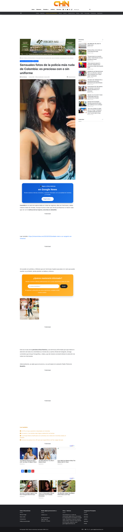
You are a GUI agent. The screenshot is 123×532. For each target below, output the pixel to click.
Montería (38, 9)
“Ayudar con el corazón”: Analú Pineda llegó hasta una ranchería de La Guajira (94, 96)
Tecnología (86, 13)
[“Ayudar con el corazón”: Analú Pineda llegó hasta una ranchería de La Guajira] (82, 97)
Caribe (37, 13)
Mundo (60, 13)
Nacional (59, 9)
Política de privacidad (25, 521)
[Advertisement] (61, 27)
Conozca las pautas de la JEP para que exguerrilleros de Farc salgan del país (42, 440)
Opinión (65, 13)
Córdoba (45, 9)
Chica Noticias (24, 76)
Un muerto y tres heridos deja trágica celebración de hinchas (37, 433)
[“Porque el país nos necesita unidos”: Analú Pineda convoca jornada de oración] (82, 58)
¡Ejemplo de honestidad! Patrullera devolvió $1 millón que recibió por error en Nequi (94, 103)
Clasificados (99, 13)
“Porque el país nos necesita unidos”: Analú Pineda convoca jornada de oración (95, 58)
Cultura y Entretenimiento (51, 13)
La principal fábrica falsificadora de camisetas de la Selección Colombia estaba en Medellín (43, 436)
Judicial (52, 9)
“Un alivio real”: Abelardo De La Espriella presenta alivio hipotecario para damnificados (94, 81)
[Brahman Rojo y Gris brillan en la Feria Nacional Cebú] (82, 52)
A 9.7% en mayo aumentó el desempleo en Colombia (35, 431)
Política (77, 13)
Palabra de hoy (71, 13)
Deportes (42, 13)
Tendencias (93, 13)
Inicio (33, 9)
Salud (82, 13)
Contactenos (23, 519)
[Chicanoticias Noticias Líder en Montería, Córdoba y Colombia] (61, 3)
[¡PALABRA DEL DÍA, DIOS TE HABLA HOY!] (82, 45)
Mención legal (23, 514)
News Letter (22, 516)
